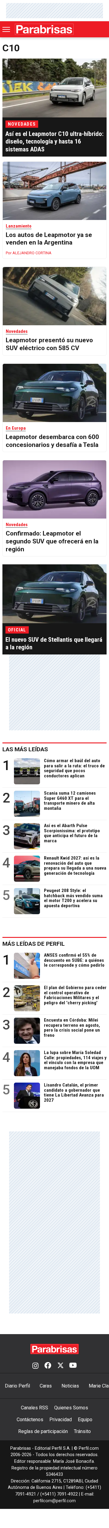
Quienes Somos (71, 1408)
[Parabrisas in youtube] (73, 1366)
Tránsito (82, 1431)
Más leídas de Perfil (33, 943)
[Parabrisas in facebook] (48, 1366)
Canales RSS (34, 1408)
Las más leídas (25, 749)
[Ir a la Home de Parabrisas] (44, 29)
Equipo (85, 1419)
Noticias (70, 1386)
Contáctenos (30, 1419)
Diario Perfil (17, 1386)
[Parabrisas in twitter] (60, 1366)
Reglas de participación (43, 1431)
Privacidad (60, 1419)
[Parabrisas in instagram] (35, 1366)
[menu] (6, 29)
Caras (46, 1386)
